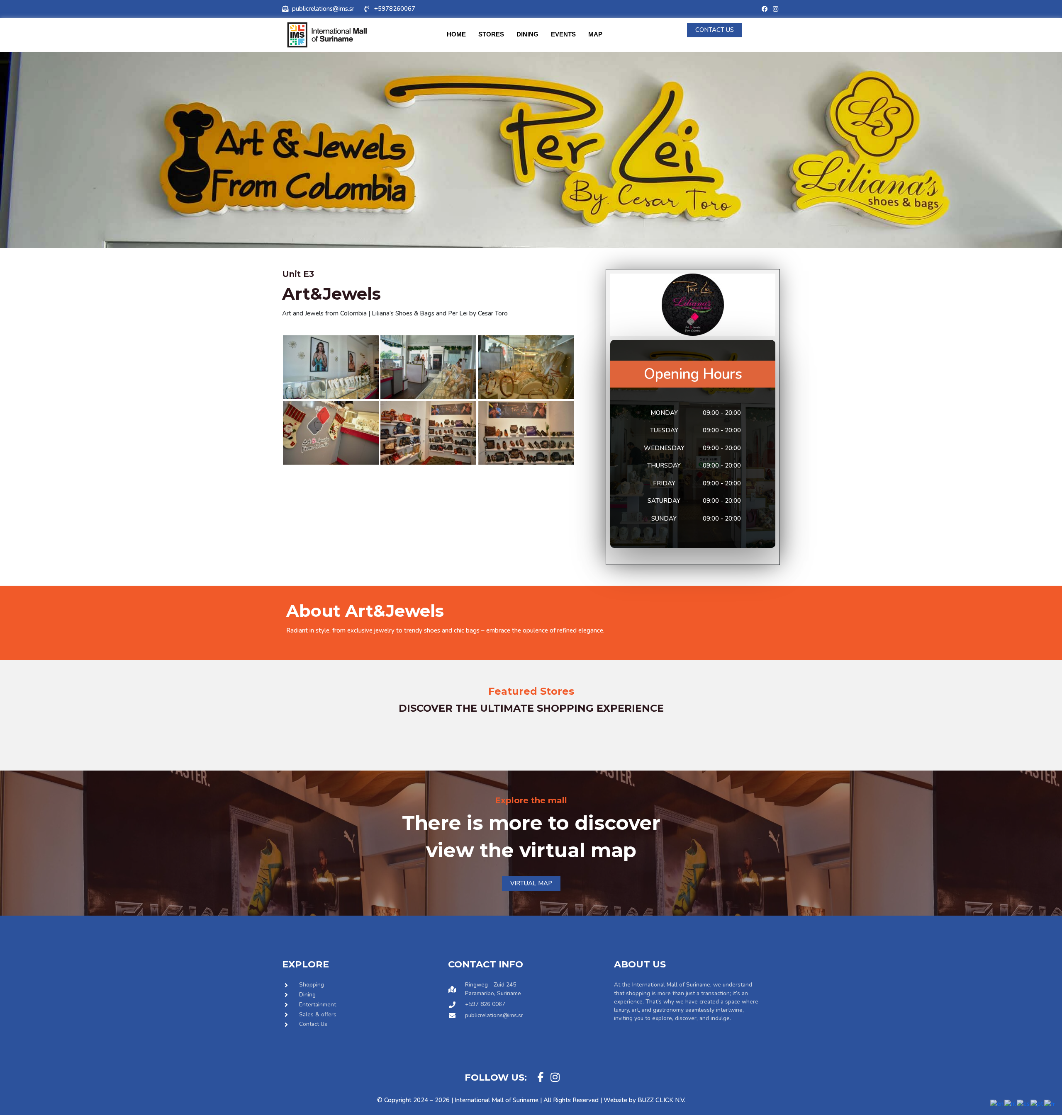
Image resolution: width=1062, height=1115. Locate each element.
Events (563, 34)
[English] (997, 1103)
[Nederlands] (1010, 1103)
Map (595, 34)
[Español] (1023, 1103)
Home (456, 34)
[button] (294, 726)
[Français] (1050, 1103)
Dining (527, 34)
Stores (491, 34)
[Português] (1037, 1103)
